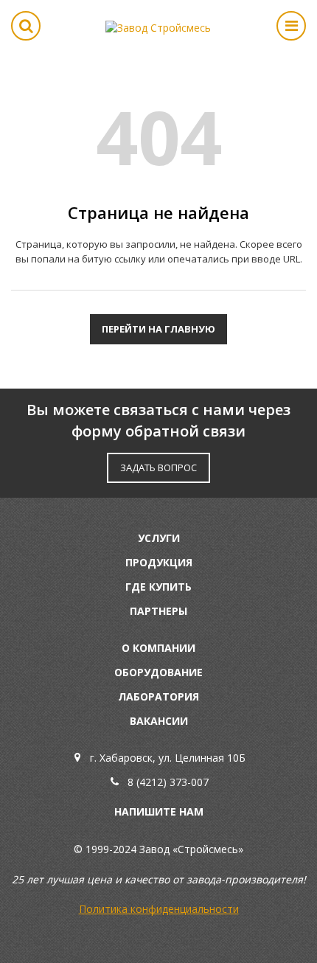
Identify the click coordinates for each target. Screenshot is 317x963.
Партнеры (158, 611)
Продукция (158, 562)
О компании (158, 648)
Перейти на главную (158, 329)
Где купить (158, 587)
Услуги (159, 538)
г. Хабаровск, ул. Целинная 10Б (167, 758)
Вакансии (159, 721)
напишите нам (158, 811)
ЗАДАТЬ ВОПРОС (158, 467)
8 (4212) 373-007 (168, 782)
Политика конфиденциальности (159, 909)
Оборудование (158, 672)
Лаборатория (158, 696)
